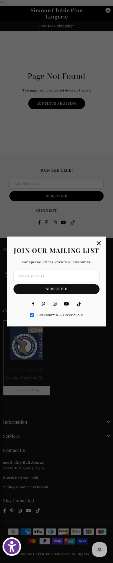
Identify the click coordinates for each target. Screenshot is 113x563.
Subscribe (56, 288)
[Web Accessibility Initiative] (12, 546)
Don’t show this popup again (59, 315)
